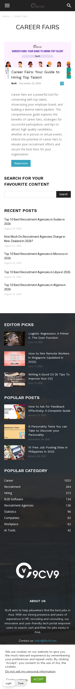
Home (5, 16)
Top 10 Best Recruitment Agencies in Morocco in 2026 (36, 256)
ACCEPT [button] (38, 679)
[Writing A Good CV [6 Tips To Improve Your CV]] (14, 379)
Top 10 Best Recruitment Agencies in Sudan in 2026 (34, 221)
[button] (7, 5)
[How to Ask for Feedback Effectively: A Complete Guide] (14, 411)
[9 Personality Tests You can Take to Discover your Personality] (14, 431)
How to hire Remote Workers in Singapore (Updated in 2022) (48, 357)
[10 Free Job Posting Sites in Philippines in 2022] (14, 452)
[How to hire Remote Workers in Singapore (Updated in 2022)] (14, 358)
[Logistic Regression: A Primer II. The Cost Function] (14, 338)
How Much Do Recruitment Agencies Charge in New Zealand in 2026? (34, 239)
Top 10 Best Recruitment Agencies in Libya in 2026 (37, 272)
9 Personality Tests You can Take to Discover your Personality (47, 430)
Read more (21, 163)
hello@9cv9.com (45, 641)
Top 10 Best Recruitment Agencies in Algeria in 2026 (35, 287)
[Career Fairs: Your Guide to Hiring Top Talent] (37, 60)
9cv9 (13, 83)
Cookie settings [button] (17, 680)
